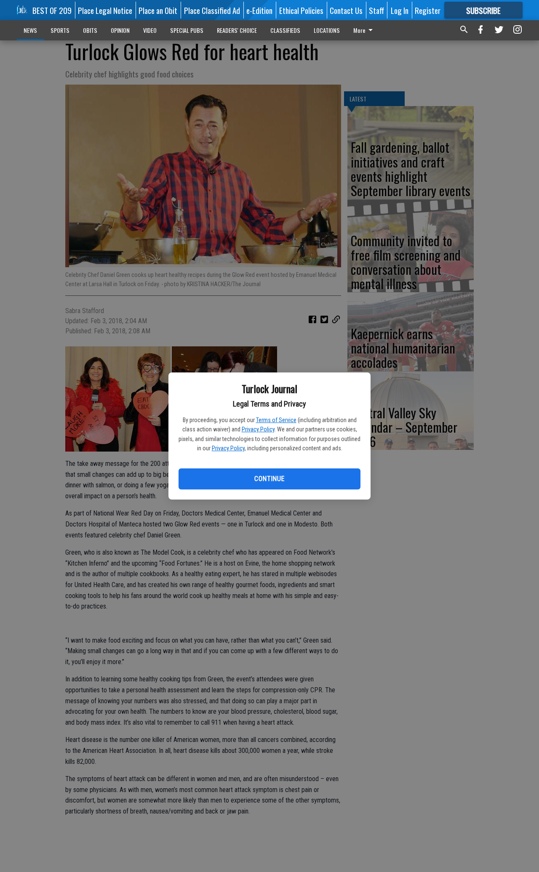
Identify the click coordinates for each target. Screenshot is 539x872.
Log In (399, 10)
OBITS (90, 30)
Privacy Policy (258, 429)
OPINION (120, 30)
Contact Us (346, 10)
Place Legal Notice (105, 10)
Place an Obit (158, 10)
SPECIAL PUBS (186, 30)
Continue (269, 479)
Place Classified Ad (212, 10)
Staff (376, 10)
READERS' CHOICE (237, 30)
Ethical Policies (301, 10)
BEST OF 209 (52, 10)
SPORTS (60, 30)
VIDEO (150, 30)
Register (427, 10)
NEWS (30, 30)
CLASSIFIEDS (285, 30)
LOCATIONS (327, 30)
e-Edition (259, 10)
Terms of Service (276, 420)
